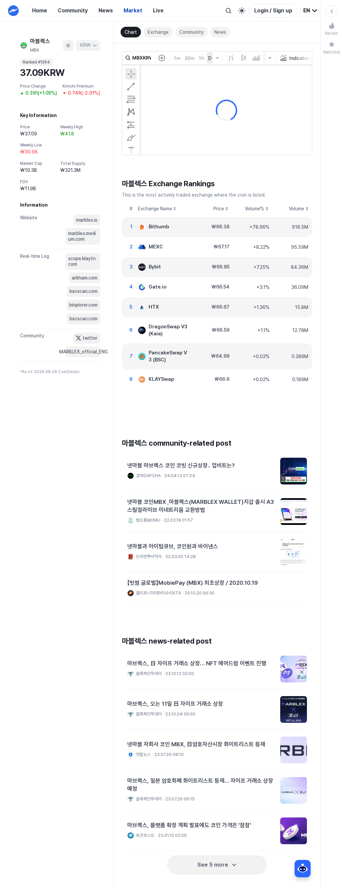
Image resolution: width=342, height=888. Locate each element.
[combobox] (310, 10)
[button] (217, 471)
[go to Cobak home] (13, 10)
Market (133, 10)
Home (39, 10)
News (106, 10)
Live (158, 10)
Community (73, 10)
